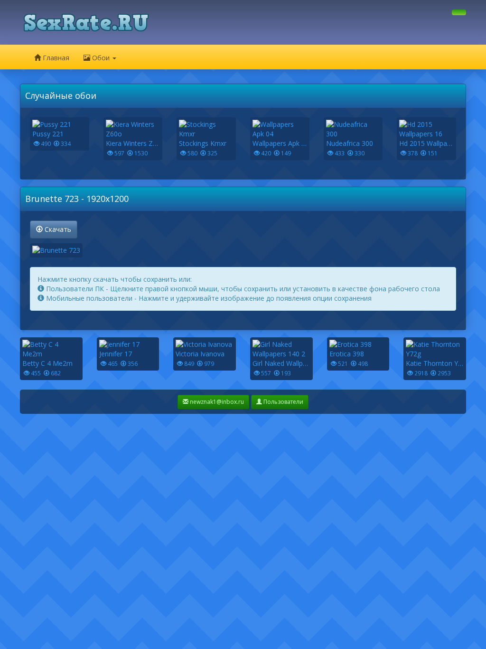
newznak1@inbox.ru (216, 402)
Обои (101, 57)
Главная (55, 57)
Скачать (57, 229)
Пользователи (282, 402)
